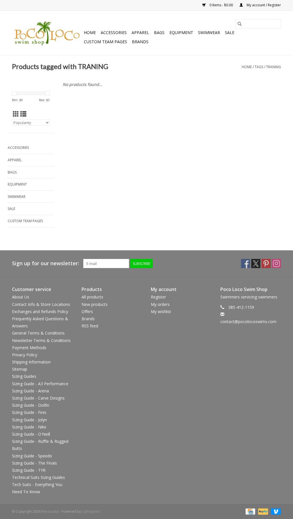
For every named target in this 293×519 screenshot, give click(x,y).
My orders (160, 304)
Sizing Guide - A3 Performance (40, 383)
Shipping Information (31, 362)
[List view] (23, 114)
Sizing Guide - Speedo (32, 456)
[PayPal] (262, 511)
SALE (229, 32)
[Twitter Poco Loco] (255, 263)
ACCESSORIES (114, 32)
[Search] (239, 23)
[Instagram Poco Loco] (276, 263)
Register (158, 297)
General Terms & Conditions (38, 333)
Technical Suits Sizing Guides (38, 477)
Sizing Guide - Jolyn (29, 419)
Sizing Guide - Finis (29, 412)
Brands (140, 41)
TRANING (273, 66)
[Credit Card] (249, 511)
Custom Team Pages (105, 41)
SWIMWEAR (209, 32)
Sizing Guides (24, 376)
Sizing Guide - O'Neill (31, 434)
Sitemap (19, 369)
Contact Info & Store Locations (41, 304)
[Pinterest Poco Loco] (266, 263)
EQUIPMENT (181, 32)
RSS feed (90, 326)
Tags (259, 66)
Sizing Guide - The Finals (34, 463)
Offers (87, 311)
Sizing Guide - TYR (28, 470)
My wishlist (161, 311)
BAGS (159, 32)
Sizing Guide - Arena (30, 391)
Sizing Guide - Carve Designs (38, 398)
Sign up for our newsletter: (45, 263)
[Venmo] (275, 511)
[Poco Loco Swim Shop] (47, 32)
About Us (20, 297)
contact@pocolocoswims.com (248, 321)
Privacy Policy (24, 354)
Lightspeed (91, 511)
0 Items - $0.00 (221, 5)
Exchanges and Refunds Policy (40, 311)
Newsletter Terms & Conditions (41, 340)
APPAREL (140, 32)
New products (95, 304)
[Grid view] (16, 114)
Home (90, 32)
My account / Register (263, 5)
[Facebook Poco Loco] (245, 263)
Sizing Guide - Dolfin (30, 405)
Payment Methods (29, 347)
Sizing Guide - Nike (29, 427)
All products (92, 297)
